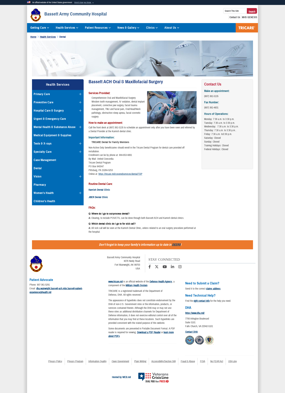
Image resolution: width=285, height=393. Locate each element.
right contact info (202, 301)
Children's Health (44, 201)
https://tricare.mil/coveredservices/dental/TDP (120, 174)
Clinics (150, 27)
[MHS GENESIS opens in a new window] (249, 17)
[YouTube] (165, 267)
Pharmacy (40, 185)
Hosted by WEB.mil (121, 377)
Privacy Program (75, 361)
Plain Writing (140, 361)
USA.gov (232, 361)
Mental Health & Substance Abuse (54, 127)
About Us (170, 27)
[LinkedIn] (172, 267)
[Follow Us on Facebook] (149, 267)
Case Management (45, 160)
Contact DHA (191, 332)
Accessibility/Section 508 (163, 361)
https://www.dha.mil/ (195, 313)
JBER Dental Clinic (98, 197)
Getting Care (38, 27)
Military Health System (136, 285)
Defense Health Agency (161, 281)
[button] (84, 2)
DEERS (176, 245)
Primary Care (42, 94)
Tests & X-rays (43, 143)
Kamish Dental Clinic (99, 189)
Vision (37, 176)
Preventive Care (43, 102)
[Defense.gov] (189, 339)
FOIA (202, 361)
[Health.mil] (199, 339)
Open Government (120, 361)
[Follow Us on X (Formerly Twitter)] (156, 267)
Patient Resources (96, 27)
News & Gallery (126, 27)
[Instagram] (180, 267)
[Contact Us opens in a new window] (234, 17)
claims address (213, 288)
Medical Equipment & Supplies (52, 135)
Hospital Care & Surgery (49, 110)
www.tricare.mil (115, 281)
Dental (38, 168)
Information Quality (97, 361)
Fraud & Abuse (188, 361)
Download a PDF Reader (148, 332)
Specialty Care (43, 152)
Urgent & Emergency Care (50, 119)
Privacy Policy (55, 361)
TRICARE (247, 27)
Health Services (65, 27)
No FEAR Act (216, 361)
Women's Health (44, 193)
